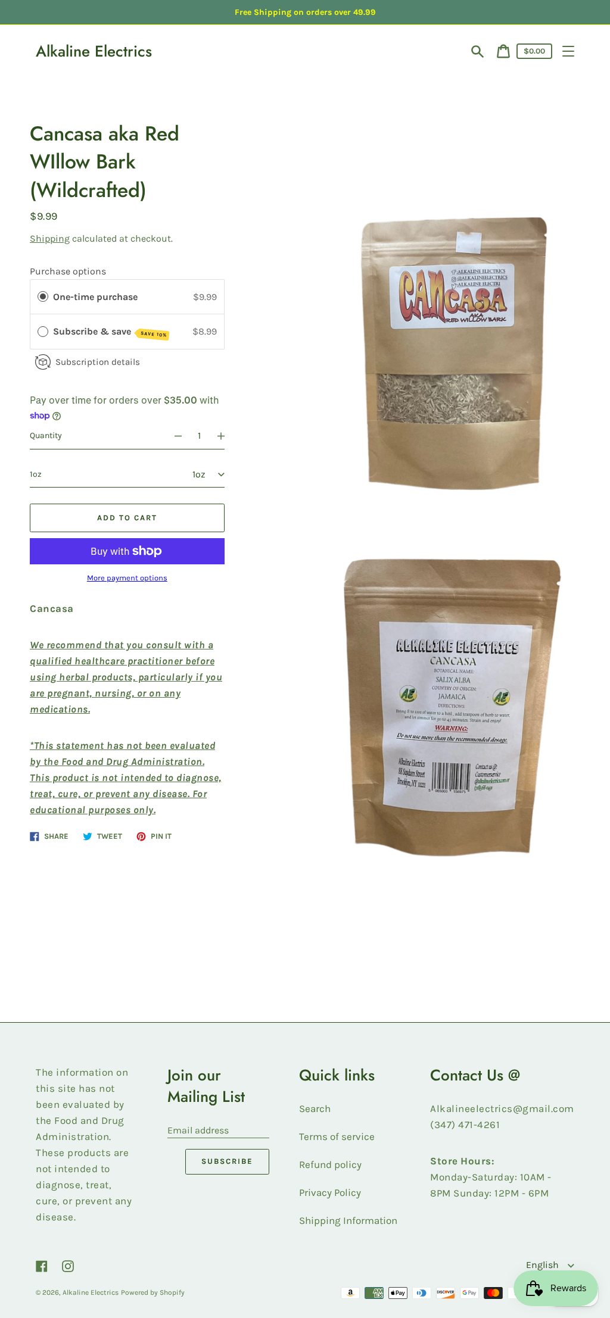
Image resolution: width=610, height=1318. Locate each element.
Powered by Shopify (153, 1292)
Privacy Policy (330, 1192)
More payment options (127, 578)
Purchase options (68, 271)
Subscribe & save (110, 332)
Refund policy (330, 1164)
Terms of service (337, 1136)
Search (315, 1108)
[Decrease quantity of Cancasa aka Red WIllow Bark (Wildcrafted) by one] (172, 436)
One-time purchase (95, 296)
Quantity (46, 435)
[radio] (43, 297)
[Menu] (568, 51)
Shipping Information (348, 1220)
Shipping (50, 238)
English (543, 1264)
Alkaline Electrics (94, 51)
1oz (36, 474)
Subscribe (227, 1161)
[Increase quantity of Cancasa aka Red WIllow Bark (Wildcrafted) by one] (226, 436)
